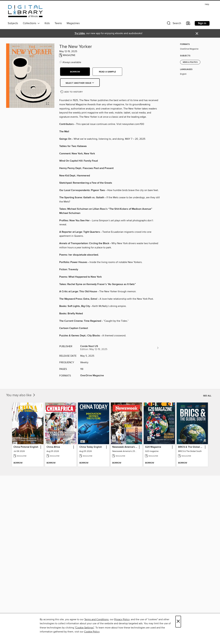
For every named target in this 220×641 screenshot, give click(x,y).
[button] (173, 24)
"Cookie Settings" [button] (84, 627)
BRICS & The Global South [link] (190, 447)
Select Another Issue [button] (79, 83)
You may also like (19, 395)
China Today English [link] (90, 447)
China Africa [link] (53, 447)
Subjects (13, 23)
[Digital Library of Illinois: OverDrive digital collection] (25, 11)
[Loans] (188, 24)
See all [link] (207, 395)
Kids (47, 23)
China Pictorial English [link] (26, 447)
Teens (58, 23)
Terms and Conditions (96, 619)
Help (207, 4)
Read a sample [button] (107, 71)
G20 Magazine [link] (153, 447)
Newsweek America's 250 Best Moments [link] (125, 447)
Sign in (202, 23)
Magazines (73, 23)
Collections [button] (30, 23)
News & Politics (190, 62)
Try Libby (80, 33)
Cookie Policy (91, 631)
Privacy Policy (121, 619)
